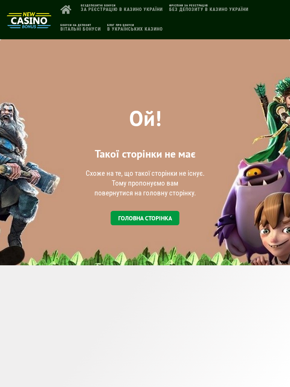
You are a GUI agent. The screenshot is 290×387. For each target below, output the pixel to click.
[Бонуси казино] (29, 26)
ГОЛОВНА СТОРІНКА (145, 218)
